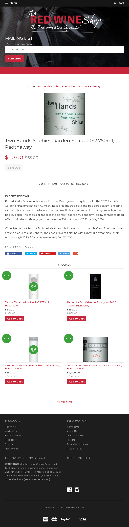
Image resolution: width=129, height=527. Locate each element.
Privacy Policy (74, 448)
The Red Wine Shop (74, 507)
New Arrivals (11, 448)
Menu (13, 3)
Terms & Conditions (77, 444)
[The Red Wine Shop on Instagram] (77, 491)
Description (47, 183)
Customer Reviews (74, 183)
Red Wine (10, 427)
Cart (121, 3)
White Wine (11, 431)
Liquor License (75, 435)
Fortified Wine (13, 435)
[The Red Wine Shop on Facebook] (69, 491)
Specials (9, 444)
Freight (71, 440)
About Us (72, 431)
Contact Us (73, 427)
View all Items (64, 402)
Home (31, 86)
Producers (10, 440)
